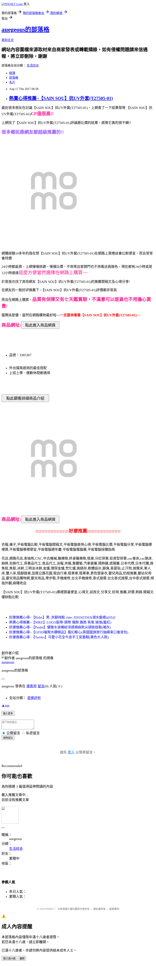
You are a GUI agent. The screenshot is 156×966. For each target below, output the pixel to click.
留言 (41, 686)
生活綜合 (33, 65)
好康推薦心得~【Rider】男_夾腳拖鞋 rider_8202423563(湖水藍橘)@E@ (62, 617)
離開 (22, 958)
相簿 (12, 73)
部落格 (13, 77)
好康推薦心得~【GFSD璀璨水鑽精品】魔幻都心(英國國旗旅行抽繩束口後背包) (68, 632)
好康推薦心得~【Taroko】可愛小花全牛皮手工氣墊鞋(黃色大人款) (59, 637)
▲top (5, 705)
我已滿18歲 (9, 958)
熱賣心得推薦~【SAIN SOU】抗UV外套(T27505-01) (61, 98)
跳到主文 (8, 40)
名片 (12, 82)
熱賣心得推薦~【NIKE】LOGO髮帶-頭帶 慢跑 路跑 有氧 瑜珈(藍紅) (60, 622)
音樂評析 (34, 698)
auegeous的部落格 (25, 29)
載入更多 (8, 713)
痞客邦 (31, 686)
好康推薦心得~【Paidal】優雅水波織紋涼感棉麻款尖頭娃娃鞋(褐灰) (60, 627)
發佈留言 (8, 737)
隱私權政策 (99, 908)
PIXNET (49, 908)
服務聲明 (114, 908)
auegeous (8, 662)
